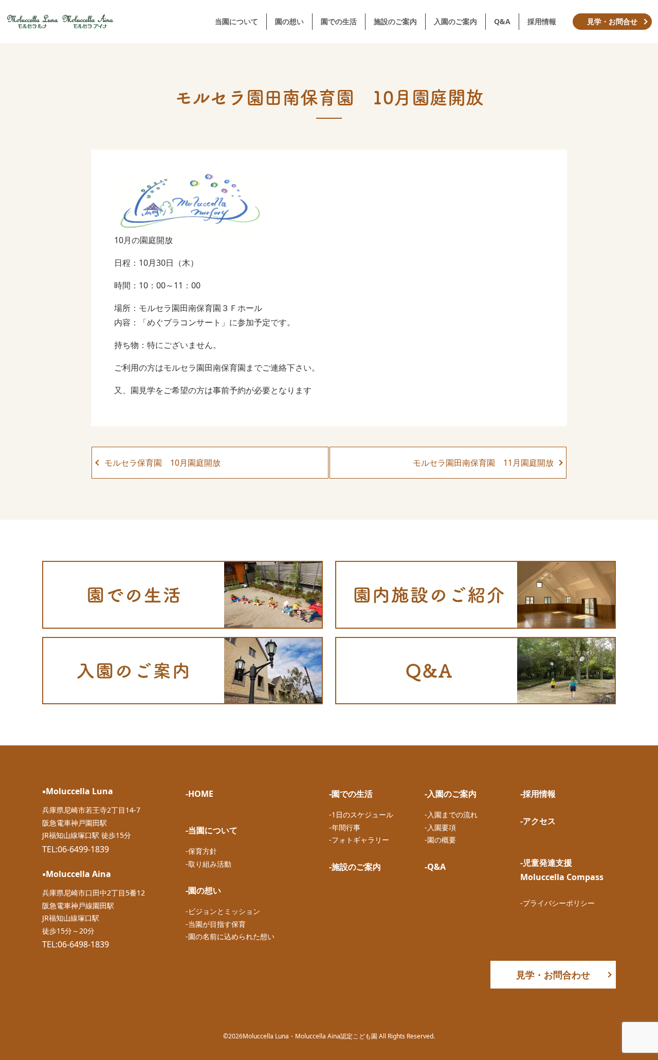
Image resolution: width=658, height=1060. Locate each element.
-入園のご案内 (451, 793)
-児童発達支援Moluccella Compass (562, 870)
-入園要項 (440, 827)
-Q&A (435, 866)
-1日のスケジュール (361, 814)
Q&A (502, 21)
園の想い (289, 21)
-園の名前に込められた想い (230, 936)
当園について (236, 21)
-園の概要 (440, 840)
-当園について (211, 830)
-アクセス (538, 821)
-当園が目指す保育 (216, 924)
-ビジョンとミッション (223, 911)
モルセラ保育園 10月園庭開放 (162, 462)
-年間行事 (344, 827)
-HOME (199, 793)
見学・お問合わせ (553, 974)
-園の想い (203, 890)
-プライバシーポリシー (557, 903)
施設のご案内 (395, 21)
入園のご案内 (455, 21)
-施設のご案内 (355, 866)
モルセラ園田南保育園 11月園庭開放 (483, 462)
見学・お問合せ (612, 21)
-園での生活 (351, 793)
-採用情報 (538, 793)
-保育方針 (201, 851)
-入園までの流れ (451, 814)
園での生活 (339, 21)
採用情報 (541, 21)
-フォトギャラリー (359, 840)
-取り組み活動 (208, 864)
